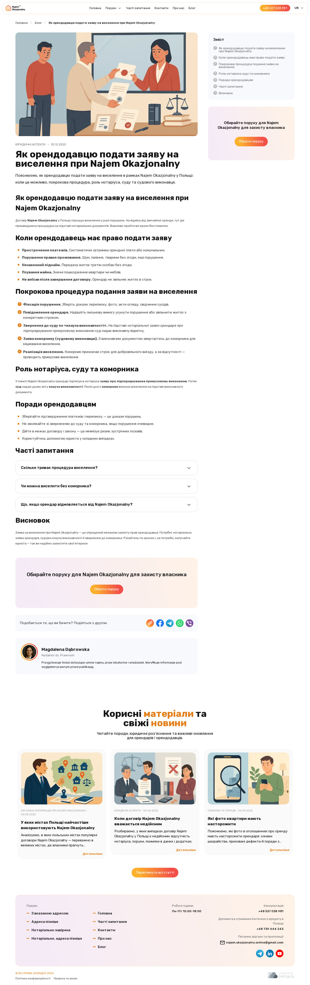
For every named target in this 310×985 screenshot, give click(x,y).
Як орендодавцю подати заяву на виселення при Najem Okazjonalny (252, 50)
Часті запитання (138, 8)
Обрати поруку (106, 589)
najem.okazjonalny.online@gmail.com (254, 942)
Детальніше (92, 853)
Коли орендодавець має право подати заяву (252, 57)
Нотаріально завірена (51, 930)
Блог (192, 8)
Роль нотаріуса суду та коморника (244, 73)
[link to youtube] (279, 953)
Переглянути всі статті (155, 872)
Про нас (178, 8)
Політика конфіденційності (32, 978)
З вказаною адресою (50, 913)
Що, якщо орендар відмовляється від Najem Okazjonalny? (77, 504)
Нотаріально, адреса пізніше (57, 938)
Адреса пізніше (45, 922)
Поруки (111, 8)
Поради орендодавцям (236, 80)
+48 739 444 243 (269, 929)
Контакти (161, 8)
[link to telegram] (260, 953)
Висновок (226, 93)
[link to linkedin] (270, 953)
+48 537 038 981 (270, 911)
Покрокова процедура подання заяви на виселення (249, 65)
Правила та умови (65, 978)
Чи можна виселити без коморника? (56, 486)
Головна (95, 8)
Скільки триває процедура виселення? (59, 467)
